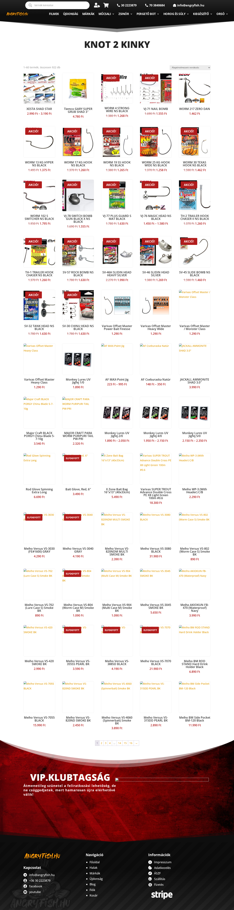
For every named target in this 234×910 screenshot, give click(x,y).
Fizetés (159, 885)
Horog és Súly (174, 14)
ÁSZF (157, 873)
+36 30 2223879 (39, 881)
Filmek (54, 14)
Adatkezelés (162, 868)
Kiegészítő (201, 14)
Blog (93, 884)
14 (119, 743)
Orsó (220, 14)
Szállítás (159, 879)
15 (125, 743)
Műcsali (105, 14)
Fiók (92, 890)
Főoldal (95, 862)
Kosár (94, 895)
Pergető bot (146, 14)
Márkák (88, 14)
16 (130, 743)
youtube (35, 892)
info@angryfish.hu (42, 875)
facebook (35, 886)
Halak (93, 868)
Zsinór (123, 14)
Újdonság (70, 14)
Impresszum (162, 862)
